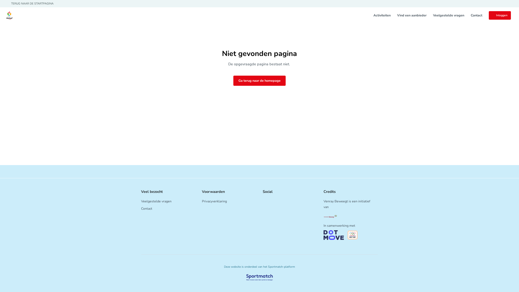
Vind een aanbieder (412, 15)
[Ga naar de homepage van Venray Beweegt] (9, 15)
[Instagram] (270, 201)
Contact (476, 15)
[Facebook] (264, 201)
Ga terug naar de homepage (259, 80)
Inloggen (501, 15)
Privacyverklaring (214, 201)
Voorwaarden (213, 191)
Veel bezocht (152, 191)
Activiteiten (382, 15)
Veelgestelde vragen (448, 15)
